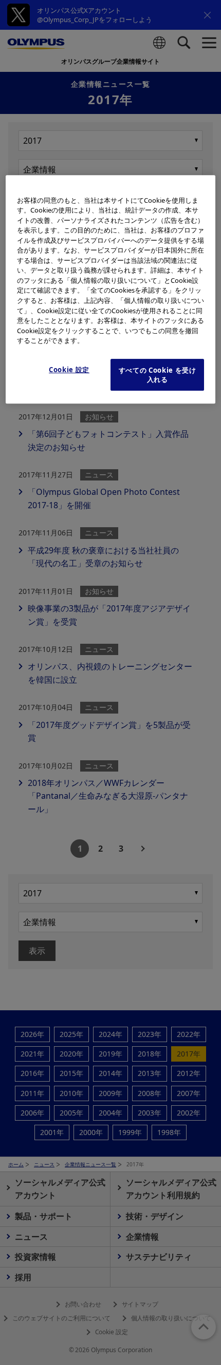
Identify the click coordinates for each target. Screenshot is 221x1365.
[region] (111, 289)
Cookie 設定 (69, 369)
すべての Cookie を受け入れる (157, 375)
